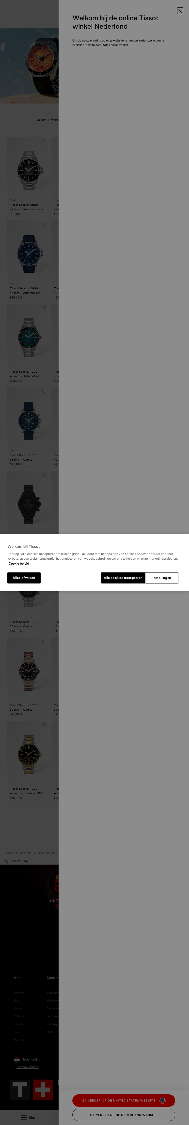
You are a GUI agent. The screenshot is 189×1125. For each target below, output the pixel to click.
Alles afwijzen (24, 578)
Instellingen (162, 578)
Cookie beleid (19, 563)
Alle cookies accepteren (123, 578)
